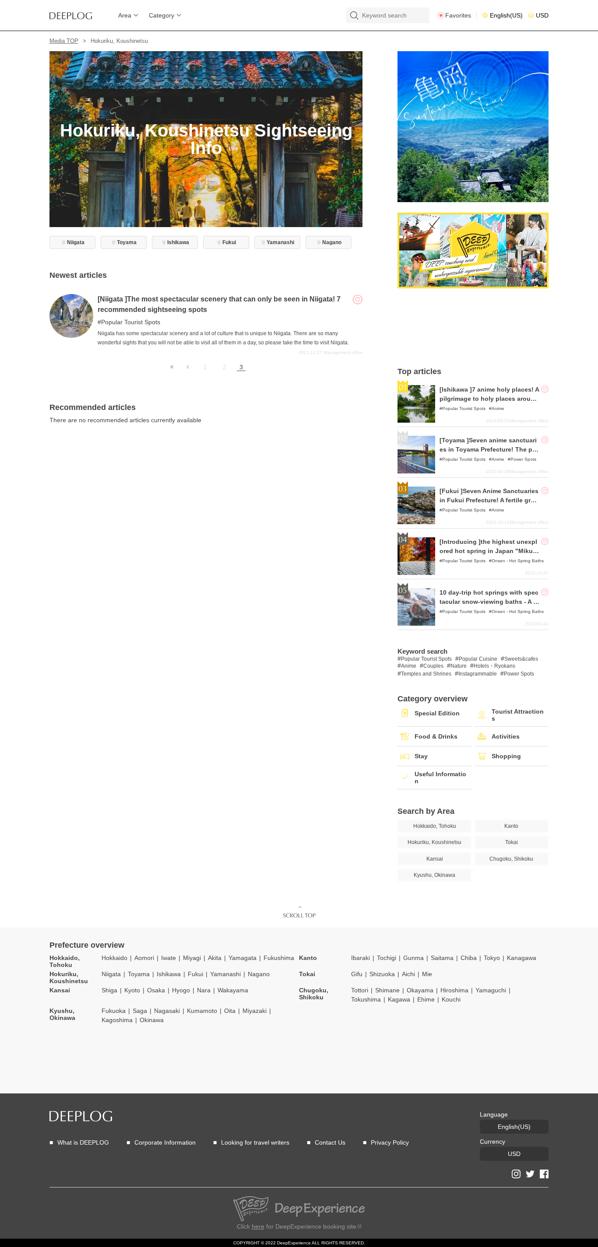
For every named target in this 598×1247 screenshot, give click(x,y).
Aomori (144, 957)
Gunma (413, 957)
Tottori (359, 990)
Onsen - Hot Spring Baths (518, 560)
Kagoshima (117, 1019)
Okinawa (152, 1019)
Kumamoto (202, 1010)
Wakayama (233, 990)
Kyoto (132, 990)
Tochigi (386, 957)
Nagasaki (167, 1010)
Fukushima (279, 957)
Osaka (156, 990)
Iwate (168, 957)
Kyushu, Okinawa (62, 1014)
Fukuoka (114, 1010)
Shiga (109, 990)
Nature (458, 666)
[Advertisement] (473, 328)
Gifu (356, 973)
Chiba (469, 957)
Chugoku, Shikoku (313, 994)
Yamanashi (225, 973)
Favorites (458, 15)
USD (542, 15)
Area (124, 15)
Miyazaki (255, 1010)
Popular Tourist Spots (130, 322)
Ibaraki (360, 957)
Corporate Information (165, 1142)
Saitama (442, 957)
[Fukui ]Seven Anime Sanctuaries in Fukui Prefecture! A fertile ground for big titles (489, 500)
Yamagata (243, 957)
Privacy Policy (390, 1142)
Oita (230, 1010)
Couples (433, 666)
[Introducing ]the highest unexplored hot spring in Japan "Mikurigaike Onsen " (488, 551)
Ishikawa (169, 973)
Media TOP (63, 41)
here (258, 1226)
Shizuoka (382, 973)
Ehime (426, 999)
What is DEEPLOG (83, 1142)
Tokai (307, 973)
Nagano (259, 973)
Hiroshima (454, 990)
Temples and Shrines (426, 674)
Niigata (111, 973)
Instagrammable (477, 674)
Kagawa (399, 999)
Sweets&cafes (521, 659)
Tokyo (492, 957)
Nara (204, 990)
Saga (140, 1010)
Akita (215, 957)
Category (161, 15)
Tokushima (366, 999)
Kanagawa (521, 957)
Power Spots (523, 459)
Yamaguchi (490, 990)
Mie (427, 973)
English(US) (506, 15)
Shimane (387, 990)
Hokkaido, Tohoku (64, 961)
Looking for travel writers (255, 1142)
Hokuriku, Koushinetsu (68, 977)
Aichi (408, 973)
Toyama (139, 973)
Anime (498, 408)
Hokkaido (114, 957)
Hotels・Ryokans (494, 666)
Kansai (59, 990)
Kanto (308, 957)
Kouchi (451, 999)
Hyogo (181, 990)
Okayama (420, 990)
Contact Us (330, 1142)
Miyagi (192, 957)
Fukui (195, 973)
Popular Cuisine (478, 659)
